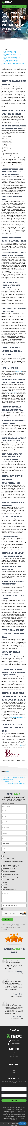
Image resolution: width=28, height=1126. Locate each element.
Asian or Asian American (9, 868)
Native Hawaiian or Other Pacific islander (13, 866)
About (14, 1052)
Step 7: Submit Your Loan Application (10, 60)
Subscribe (14, 1100)
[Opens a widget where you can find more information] (22, 1123)
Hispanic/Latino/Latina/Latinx (11, 874)
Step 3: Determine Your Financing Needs (11, 54)
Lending (5, 884)
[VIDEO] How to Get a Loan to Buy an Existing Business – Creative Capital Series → (16, 782)
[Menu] (25, 2)
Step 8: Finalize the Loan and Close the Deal (12, 62)
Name (3, 1085)
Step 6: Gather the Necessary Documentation (12, 59)
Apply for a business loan (16, 717)
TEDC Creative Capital (11, 392)
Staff (14, 1054)
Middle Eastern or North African (11, 877)
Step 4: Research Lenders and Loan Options (12, 56)
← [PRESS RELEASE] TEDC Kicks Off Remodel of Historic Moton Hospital (12, 778)
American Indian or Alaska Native (11, 865)
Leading (5, 886)
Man (4, 855)
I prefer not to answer (8, 858)
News (7, 771)
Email (3, 1092)
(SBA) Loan (19, 371)
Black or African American (9, 871)
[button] (10, 1030)
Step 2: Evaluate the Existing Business (10, 52)
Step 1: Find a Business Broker (8, 51)
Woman (5, 856)
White (4, 873)
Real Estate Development (9, 889)
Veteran (5, 870)
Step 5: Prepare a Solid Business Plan (10, 57)
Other (4, 876)
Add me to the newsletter (10, 909)
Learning (5, 887)
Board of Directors (14, 1056)
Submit (7, 920)
